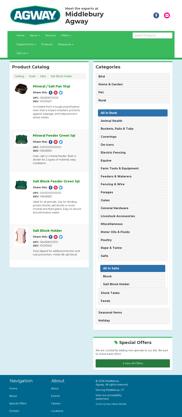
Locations (57, 411)
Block (107, 276)
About (13, 396)
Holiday (104, 320)
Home (21, 35)
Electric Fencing (113, 152)
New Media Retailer (116, 404)
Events (55, 396)
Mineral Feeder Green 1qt (54, 136)
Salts (43, 76)
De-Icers (107, 144)
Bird (101, 76)
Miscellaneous (112, 224)
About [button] (34, 35)
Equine (106, 160)
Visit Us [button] (21, 53)
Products (47, 44)
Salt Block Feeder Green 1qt (56, 181)
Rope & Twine (111, 248)
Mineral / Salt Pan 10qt (51, 86)
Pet (101, 92)
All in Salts (111, 268)
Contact (14, 411)
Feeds (105, 301)
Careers (55, 403)
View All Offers (133, 363)
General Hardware (115, 208)
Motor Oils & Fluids (115, 232)
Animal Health (111, 121)
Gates (105, 200)
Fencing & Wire (113, 184)
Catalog (19, 76)
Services (50, 35)
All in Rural (109, 113)
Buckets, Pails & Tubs (117, 128)
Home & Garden (110, 84)
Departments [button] (25, 44)
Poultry (106, 240)
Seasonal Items (110, 312)
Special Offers (17, 403)
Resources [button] (65, 44)
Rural (32, 76)
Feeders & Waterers (116, 176)
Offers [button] (65, 35)
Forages (107, 192)
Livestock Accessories (118, 216)
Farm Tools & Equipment (120, 168)
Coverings (108, 136)
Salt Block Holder (61, 76)
